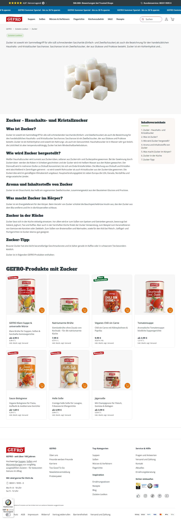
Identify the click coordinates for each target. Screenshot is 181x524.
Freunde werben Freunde (61, 459)
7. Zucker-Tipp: (148, 159)
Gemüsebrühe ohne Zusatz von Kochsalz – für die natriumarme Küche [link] (67, 330)
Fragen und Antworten (146, 455)
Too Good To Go (57, 467)
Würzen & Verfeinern (102, 463)
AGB (23, 514)
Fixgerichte (97, 467)
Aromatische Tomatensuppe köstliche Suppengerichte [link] (151, 329)
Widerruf (45, 514)
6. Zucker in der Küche (151, 155)
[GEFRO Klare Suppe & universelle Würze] (26, 295)
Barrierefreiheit (80, 514)
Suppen (22, 461)
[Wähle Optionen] (42, 310)
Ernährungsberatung (145, 472)
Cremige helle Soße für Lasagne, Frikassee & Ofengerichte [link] (67, 404)
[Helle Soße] (69, 370)
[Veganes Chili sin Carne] (112, 295)
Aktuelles (140, 467)
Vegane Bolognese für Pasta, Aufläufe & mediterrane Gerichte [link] (24, 404)
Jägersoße (100, 398)
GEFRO (9, 29)
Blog (94, 490)
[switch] (8, 514)
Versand (25, 343)
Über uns (53, 455)
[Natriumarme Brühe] (69, 295)
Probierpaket (55, 476)
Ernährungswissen (101, 481)
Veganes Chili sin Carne (107, 322)
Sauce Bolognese (18, 398)
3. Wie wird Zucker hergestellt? (155, 141)
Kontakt (139, 463)
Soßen (30, 461)
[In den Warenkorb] (84, 310)
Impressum (33, 514)
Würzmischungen (14, 464)
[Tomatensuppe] (155, 295)
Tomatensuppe (145, 322)
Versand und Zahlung (146, 459)
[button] (172, 19)
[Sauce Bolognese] (26, 370)
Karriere (53, 463)
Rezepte (96, 486)
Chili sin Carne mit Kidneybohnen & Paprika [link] (111, 329)
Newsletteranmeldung (59, 472)
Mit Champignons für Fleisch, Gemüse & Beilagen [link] (108, 404)
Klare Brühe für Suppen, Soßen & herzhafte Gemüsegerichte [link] (24, 332)
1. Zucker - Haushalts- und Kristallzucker (153, 131)
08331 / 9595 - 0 (16, 483)
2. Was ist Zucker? (149, 137)
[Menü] (12, 499)
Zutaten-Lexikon (21, 29)
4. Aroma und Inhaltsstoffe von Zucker (155, 146)
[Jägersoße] (112, 370)
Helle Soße (57, 398)
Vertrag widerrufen (61, 514)
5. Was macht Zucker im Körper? (156, 151)
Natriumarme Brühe (63, 322)
